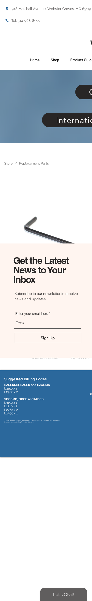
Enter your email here (31, 313)
